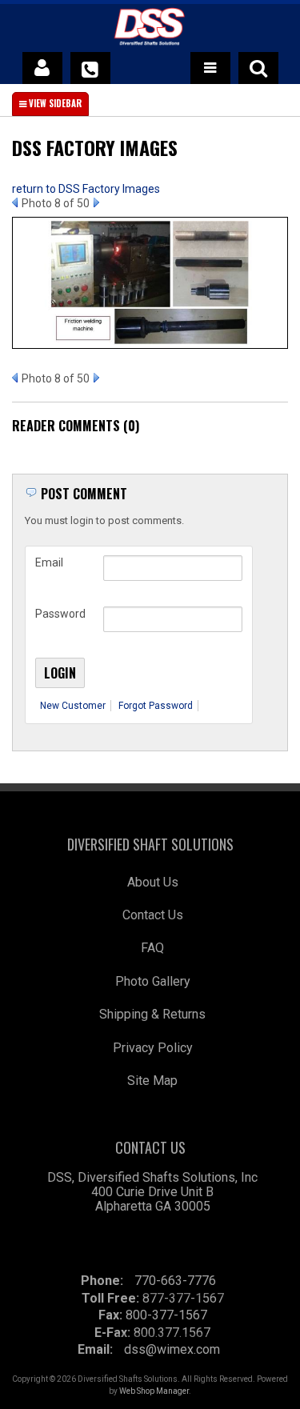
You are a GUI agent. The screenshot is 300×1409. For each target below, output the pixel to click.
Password (60, 613)
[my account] (42, 68)
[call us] (90, 68)
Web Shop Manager (154, 1391)
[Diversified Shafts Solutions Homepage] (150, 29)
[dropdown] (210, 68)
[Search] (258, 68)
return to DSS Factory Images (86, 188)
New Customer (73, 705)
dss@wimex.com (172, 1349)
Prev (15, 202)
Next (96, 202)
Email (49, 562)
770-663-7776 (175, 1280)
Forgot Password (155, 705)
